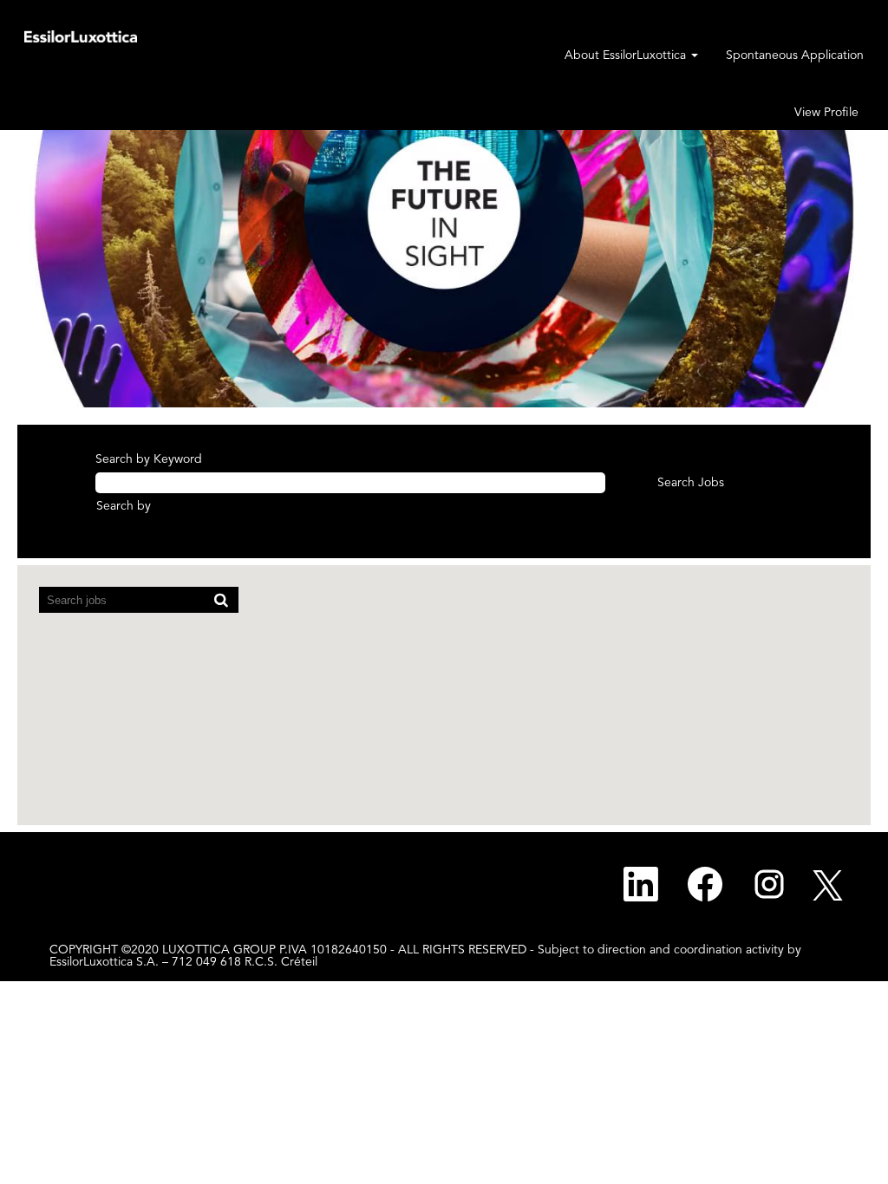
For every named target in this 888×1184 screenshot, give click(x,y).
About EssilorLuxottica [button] (627, 55)
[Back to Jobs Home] (80, 35)
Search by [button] (123, 506)
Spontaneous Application (795, 55)
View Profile (826, 113)
